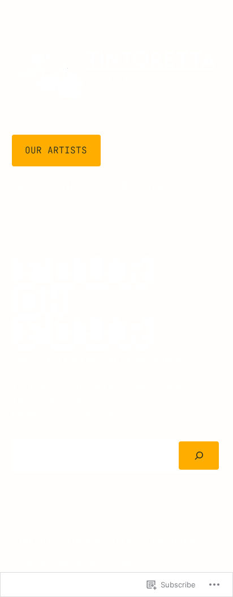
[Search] (199, 455)
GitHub (126, 541)
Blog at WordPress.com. (74, 563)
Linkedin (34, 541)
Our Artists (56, 150)
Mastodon (174, 541)
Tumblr (83, 541)
